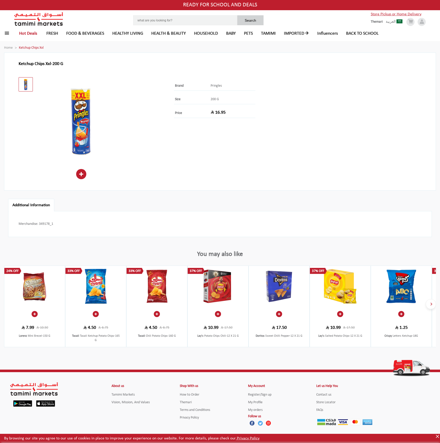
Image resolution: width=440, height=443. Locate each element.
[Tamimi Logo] (38, 19)
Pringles (216, 86)
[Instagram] (268, 423)
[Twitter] (260, 423)
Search (250, 20)
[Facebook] (252, 423)
